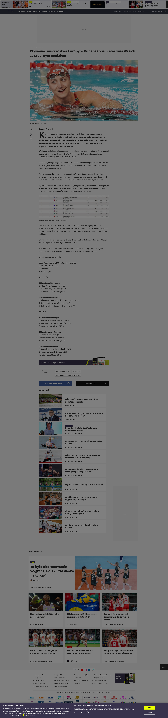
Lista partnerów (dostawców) (82, 713)
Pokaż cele (149, 712)
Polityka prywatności (29, 715)
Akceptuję (149, 707)
